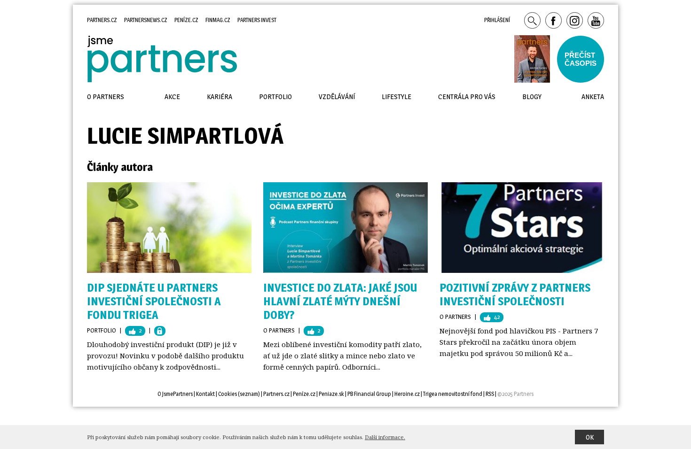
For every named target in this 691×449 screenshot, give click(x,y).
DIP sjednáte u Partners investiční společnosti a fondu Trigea (154, 301)
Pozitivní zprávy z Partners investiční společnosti (515, 294)
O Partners (279, 330)
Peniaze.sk (331, 393)
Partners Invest (256, 19)
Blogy (532, 96)
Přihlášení (497, 19)
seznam (249, 393)
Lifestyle (396, 96)
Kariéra (219, 96)
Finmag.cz (217, 19)
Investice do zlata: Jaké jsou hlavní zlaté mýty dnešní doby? (340, 301)
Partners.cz (102, 19)
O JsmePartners (175, 393)
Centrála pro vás (466, 96)
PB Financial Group (369, 393)
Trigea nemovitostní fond (452, 393)
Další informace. (385, 437)
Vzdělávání (337, 96)
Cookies (227, 393)
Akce (172, 96)
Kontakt (205, 393)
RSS (490, 393)
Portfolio (101, 330)
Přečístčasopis (581, 59)
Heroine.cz (407, 393)
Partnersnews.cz (145, 19)
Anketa (592, 96)
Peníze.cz (186, 19)
